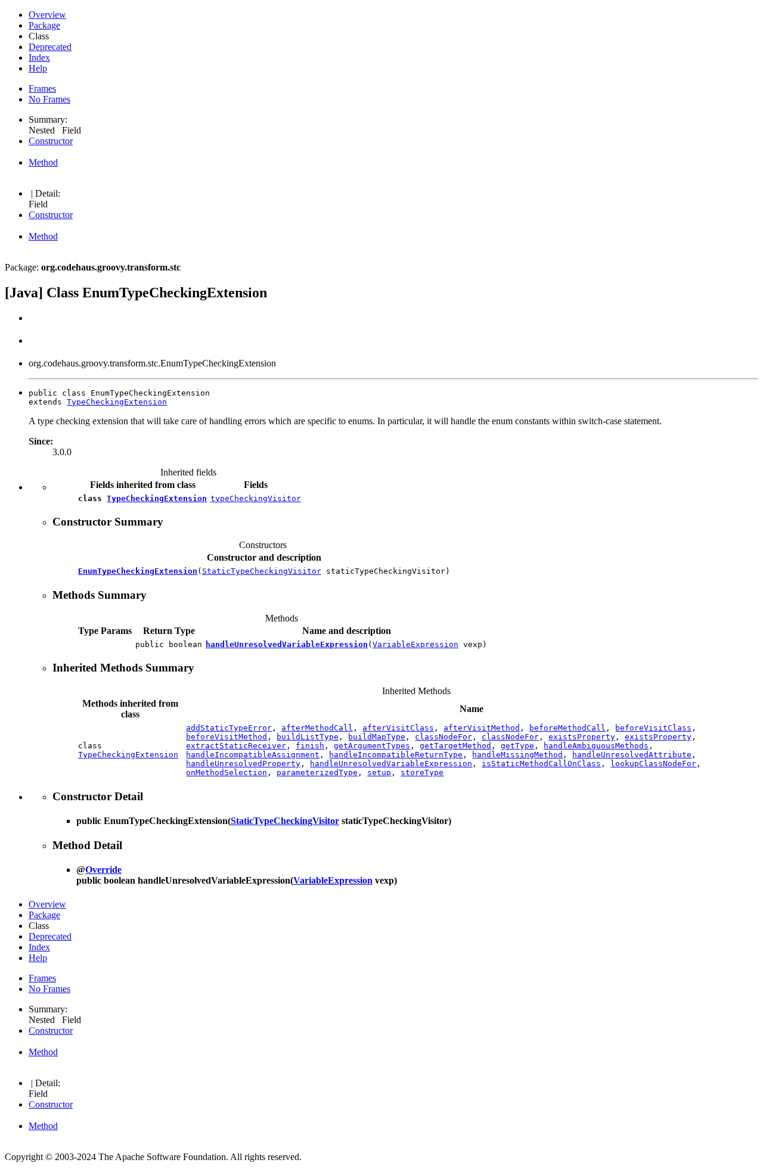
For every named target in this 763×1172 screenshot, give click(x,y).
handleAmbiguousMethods (596, 745)
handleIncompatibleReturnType (396, 754)
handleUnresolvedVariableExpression (287, 644)
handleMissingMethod (517, 754)
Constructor (51, 141)
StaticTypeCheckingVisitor (261, 571)
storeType (422, 772)
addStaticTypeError (229, 727)
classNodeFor (443, 736)
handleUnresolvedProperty (243, 763)
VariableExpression (415, 644)
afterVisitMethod (481, 727)
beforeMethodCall (567, 727)
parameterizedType (317, 772)
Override (103, 870)
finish (310, 745)
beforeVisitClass (653, 727)
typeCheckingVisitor (255, 498)
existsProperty (581, 736)
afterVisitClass (398, 727)
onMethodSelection (226, 772)
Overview (47, 15)
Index (39, 57)
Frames (42, 88)
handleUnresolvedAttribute (631, 754)
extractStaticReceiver (236, 745)
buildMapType (376, 736)
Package (44, 25)
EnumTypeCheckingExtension (137, 571)
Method (43, 162)
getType (517, 745)
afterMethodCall (317, 727)
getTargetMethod (455, 745)
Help (38, 68)
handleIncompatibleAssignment (253, 754)
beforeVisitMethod (226, 736)
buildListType (308, 736)
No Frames (49, 99)
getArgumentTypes (372, 745)
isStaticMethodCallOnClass (541, 763)
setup (379, 772)
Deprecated (50, 47)
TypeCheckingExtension (117, 401)
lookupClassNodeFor (653, 763)
